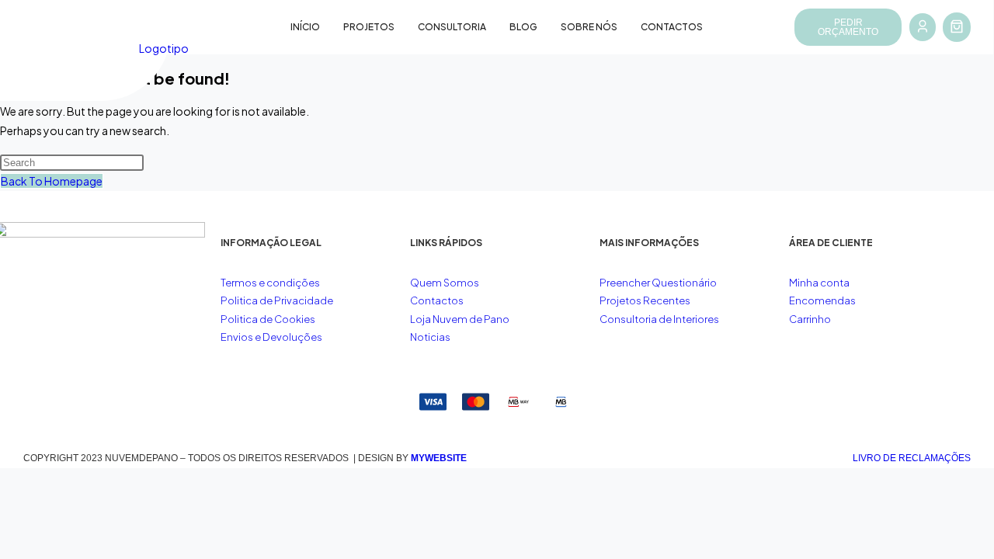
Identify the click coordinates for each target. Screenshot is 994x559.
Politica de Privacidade (277, 300)
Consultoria (452, 27)
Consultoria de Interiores (660, 319)
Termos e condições (271, 282)
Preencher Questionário (658, 282)
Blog (523, 27)
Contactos (672, 27)
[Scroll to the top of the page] (4, 477)
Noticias (430, 337)
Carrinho (810, 319)
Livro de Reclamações (912, 458)
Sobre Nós (589, 27)
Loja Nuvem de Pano (459, 319)
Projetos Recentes (645, 300)
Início (305, 27)
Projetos (368, 27)
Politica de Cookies (268, 319)
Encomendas (822, 300)
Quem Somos (444, 282)
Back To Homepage (52, 181)
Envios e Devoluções (271, 337)
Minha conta (819, 282)
